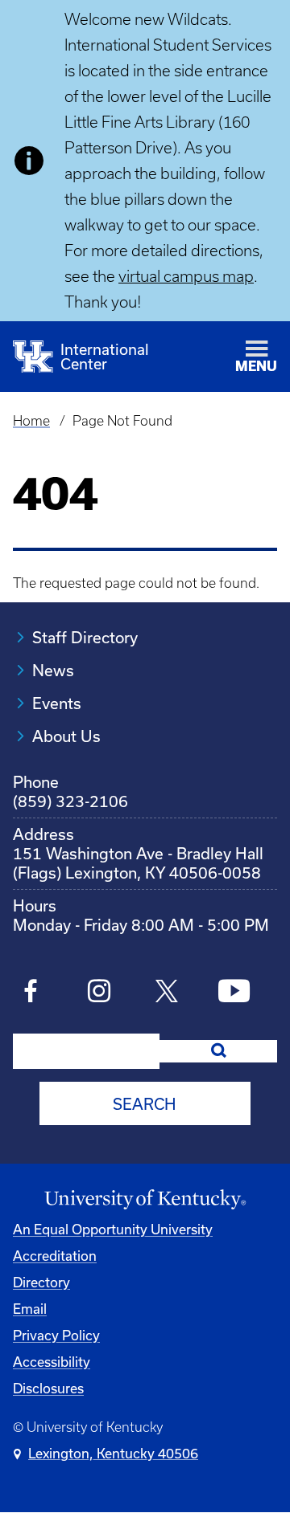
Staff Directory (85, 637)
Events (56, 703)
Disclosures (48, 1388)
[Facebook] (31, 993)
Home (31, 421)
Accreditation (55, 1255)
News (53, 670)
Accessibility (51, 1361)
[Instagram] (99, 993)
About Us (66, 736)
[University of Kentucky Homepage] (145, 1199)
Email (30, 1308)
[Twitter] (166, 993)
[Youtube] (234, 993)
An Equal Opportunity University (113, 1229)
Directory (41, 1282)
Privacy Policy (56, 1335)
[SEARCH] (218, 1051)
